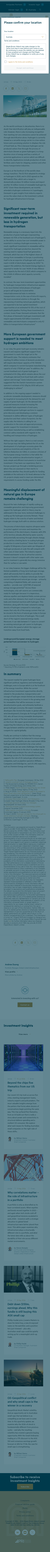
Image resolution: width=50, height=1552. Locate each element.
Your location (8, 31)
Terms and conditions (11, 41)
